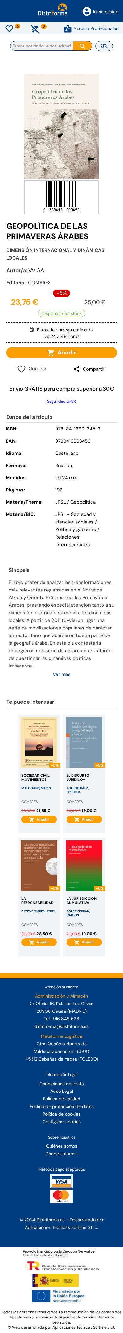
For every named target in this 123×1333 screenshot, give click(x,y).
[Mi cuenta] (67, 28)
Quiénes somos (61, 1146)
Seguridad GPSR (61, 401)
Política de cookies (61, 1114)
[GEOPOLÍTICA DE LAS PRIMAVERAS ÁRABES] (61, 126)
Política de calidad (61, 1099)
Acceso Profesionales (95, 28)
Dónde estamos (61, 1153)
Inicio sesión (105, 12)
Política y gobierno (75, 529)
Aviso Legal (61, 1091)
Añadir (65, 352)
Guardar (36, 369)
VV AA (36, 270)
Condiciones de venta (61, 1083)
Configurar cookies (62, 1121)
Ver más (62, 674)
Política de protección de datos (62, 1106)
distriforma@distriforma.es (61, 1026)
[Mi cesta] (35, 28)
